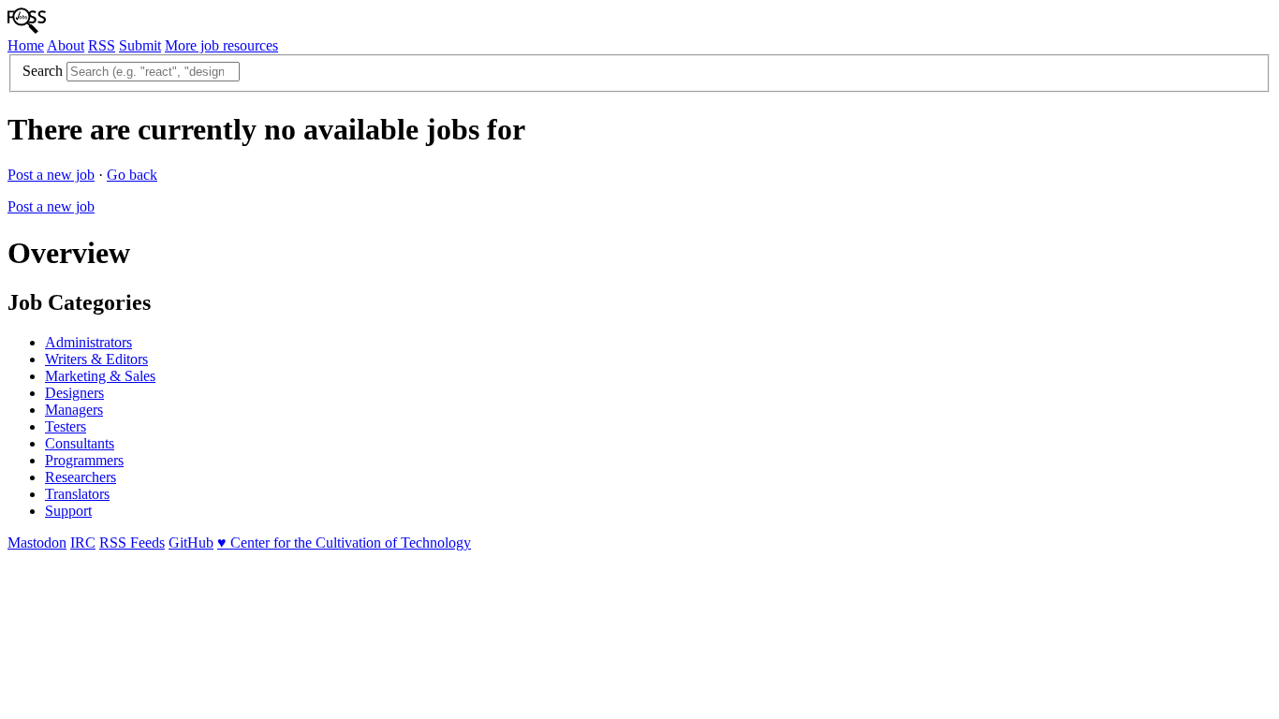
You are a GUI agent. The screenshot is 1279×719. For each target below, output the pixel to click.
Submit (140, 45)
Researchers (80, 477)
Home (25, 45)
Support (68, 511)
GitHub (191, 542)
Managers (74, 410)
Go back (132, 175)
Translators (77, 494)
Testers (65, 426)
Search (42, 71)
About (65, 45)
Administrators (88, 342)
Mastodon (36, 542)
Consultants (79, 443)
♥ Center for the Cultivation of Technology (344, 542)
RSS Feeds (132, 542)
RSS (101, 45)
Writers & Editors (96, 359)
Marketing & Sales (100, 376)
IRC (83, 542)
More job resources (221, 45)
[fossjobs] (26, 29)
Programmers (84, 460)
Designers (74, 393)
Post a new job (51, 175)
